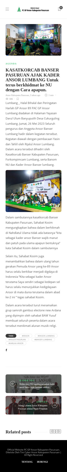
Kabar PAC (27, 380)
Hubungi (42, 462)
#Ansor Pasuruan (17, 339)
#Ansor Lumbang (46, 335)
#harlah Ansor (16, 343)
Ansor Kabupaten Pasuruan (17, 95)
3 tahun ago (35, 95)
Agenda (11, 64)
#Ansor (25, 335)
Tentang (27, 462)
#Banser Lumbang (43, 339)
